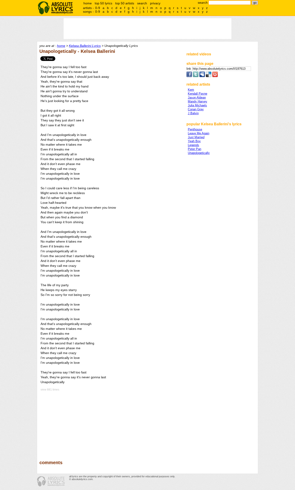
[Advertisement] (110, 422)
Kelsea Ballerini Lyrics (85, 46)
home (87, 3)
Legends (193, 145)
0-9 (97, 8)
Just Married (196, 137)
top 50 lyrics (103, 3)
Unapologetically (199, 153)
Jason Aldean (197, 97)
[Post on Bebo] (215, 76)
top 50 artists (124, 3)
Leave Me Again (198, 133)
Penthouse (195, 129)
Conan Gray (196, 109)
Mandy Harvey (197, 101)
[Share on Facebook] (189, 76)
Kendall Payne (197, 93)
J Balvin (193, 113)
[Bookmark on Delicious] (208, 76)
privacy (155, 3)
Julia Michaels (197, 105)
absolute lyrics (55, 7)
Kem (191, 89)
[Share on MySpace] (202, 76)
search (142, 3)
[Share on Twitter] (195, 76)
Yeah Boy (194, 141)
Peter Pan (194, 149)
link (189, 68)
